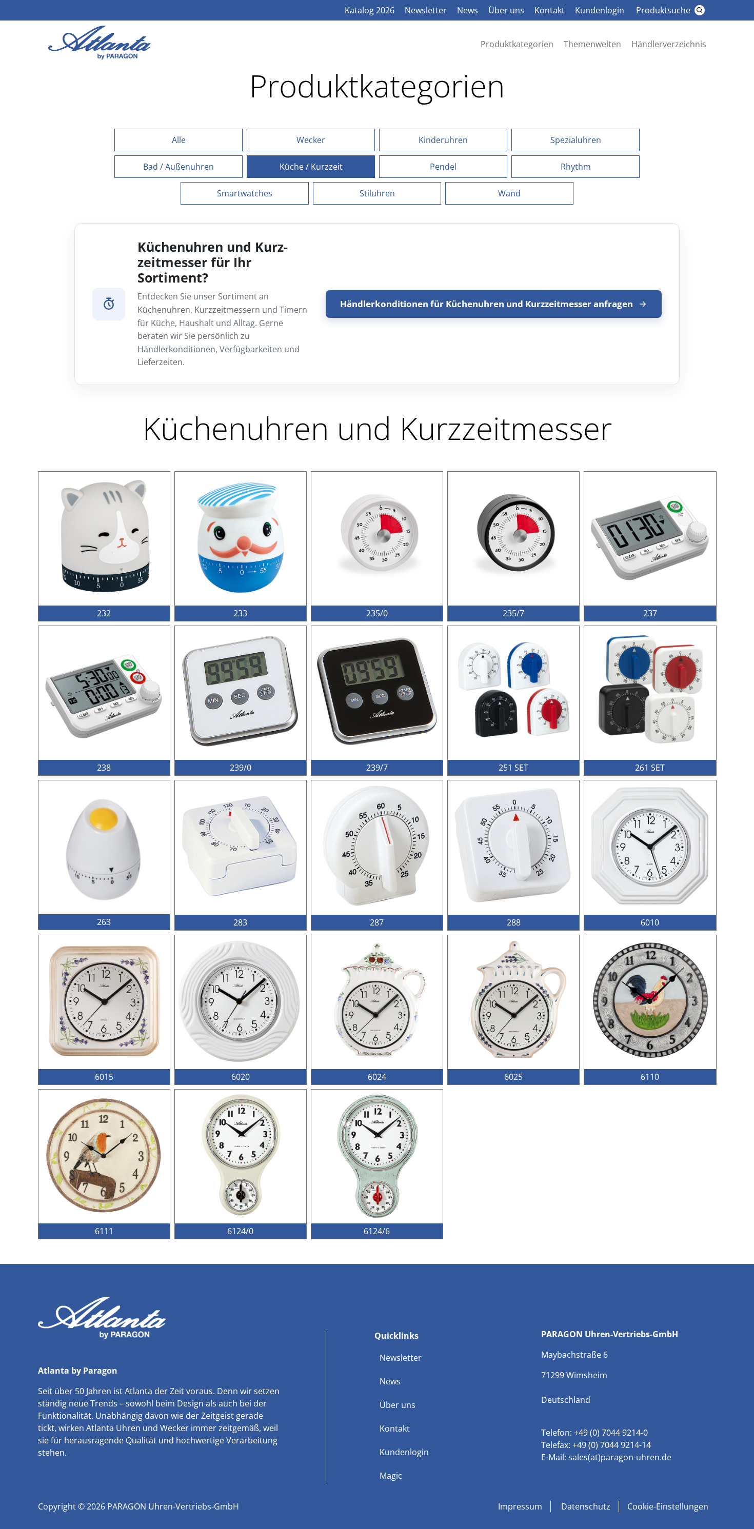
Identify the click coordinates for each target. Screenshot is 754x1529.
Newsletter (426, 10)
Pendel (443, 166)
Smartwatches (244, 193)
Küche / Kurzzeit (311, 166)
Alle (179, 140)
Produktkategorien (517, 44)
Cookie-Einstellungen (667, 1506)
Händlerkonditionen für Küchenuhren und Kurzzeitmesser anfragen (486, 304)
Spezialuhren (575, 140)
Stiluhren (377, 193)
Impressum (520, 1506)
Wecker (310, 140)
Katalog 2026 (369, 10)
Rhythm (576, 166)
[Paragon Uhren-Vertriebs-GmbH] (99, 56)
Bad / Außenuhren (178, 166)
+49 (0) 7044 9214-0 (611, 1432)
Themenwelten (592, 44)
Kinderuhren (443, 140)
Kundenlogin (599, 10)
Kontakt (549, 10)
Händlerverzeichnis (668, 44)
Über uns (506, 10)
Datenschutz (584, 1506)
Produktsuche (663, 10)
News (467, 10)
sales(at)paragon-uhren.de (619, 1457)
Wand (509, 193)
